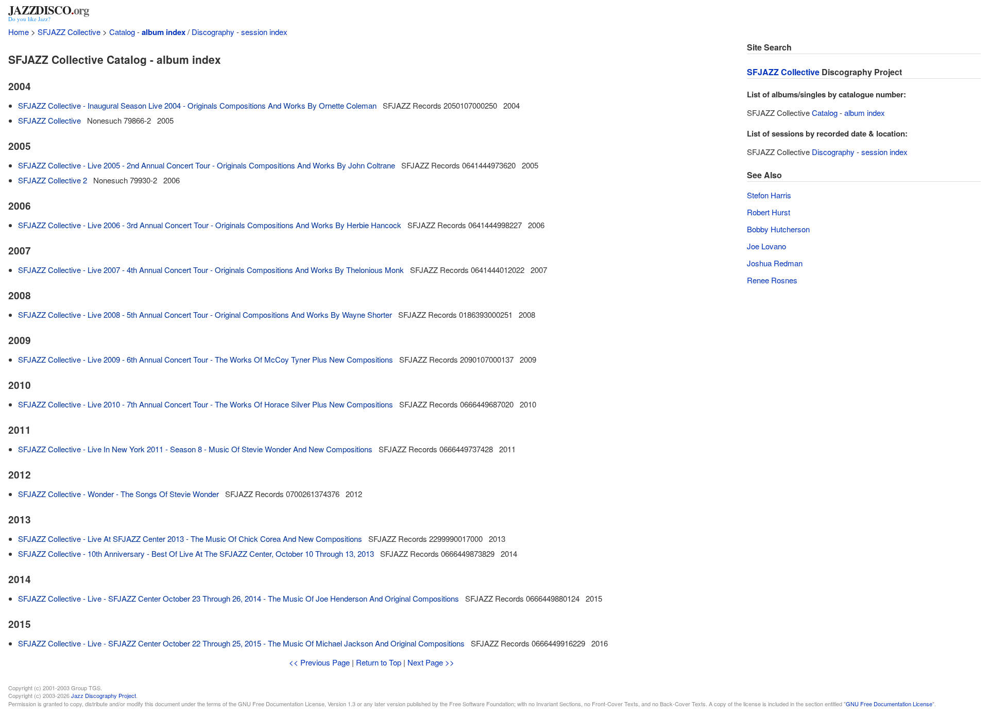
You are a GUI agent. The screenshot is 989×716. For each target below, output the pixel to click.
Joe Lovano (766, 246)
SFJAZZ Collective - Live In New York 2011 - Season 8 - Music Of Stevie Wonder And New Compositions (195, 449)
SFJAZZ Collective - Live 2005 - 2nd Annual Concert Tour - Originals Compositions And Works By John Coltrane (206, 165)
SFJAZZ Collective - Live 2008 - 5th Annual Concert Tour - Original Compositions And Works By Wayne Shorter (205, 314)
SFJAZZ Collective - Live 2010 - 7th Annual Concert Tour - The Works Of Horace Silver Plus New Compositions (205, 404)
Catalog (122, 31)
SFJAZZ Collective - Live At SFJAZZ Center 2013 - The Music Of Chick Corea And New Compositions (190, 538)
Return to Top (378, 662)
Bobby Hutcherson (778, 229)
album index (163, 32)
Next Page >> (430, 662)
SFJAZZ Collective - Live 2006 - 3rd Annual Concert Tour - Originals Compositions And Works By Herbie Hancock (209, 224)
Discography (213, 31)
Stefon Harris (769, 195)
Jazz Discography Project (103, 695)
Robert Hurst (768, 212)
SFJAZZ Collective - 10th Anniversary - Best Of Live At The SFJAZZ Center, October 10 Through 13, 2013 (196, 553)
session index (264, 31)
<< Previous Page (319, 662)
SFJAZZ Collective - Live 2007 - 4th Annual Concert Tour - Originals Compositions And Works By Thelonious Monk (211, 269)
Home (18, 31)
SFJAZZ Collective (69, 31)
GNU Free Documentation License (889, 704)
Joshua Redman (775, 263)
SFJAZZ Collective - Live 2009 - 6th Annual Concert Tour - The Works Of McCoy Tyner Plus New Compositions (205, 359)
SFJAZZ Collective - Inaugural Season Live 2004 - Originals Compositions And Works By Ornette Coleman (197, 105)
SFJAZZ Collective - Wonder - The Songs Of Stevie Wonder (118, 493)
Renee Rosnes (772, 280)
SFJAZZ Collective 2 (52, 180)
